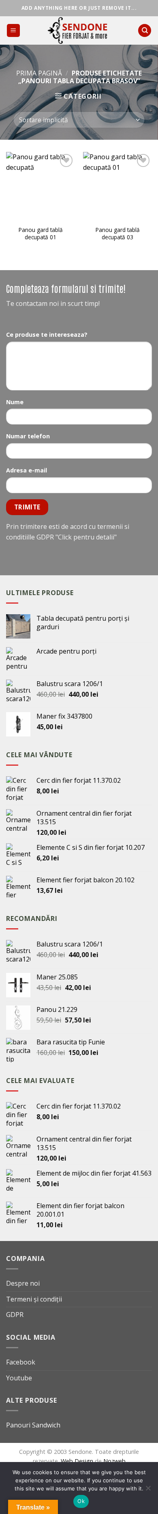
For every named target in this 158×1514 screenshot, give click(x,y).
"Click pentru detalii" (86, 537)
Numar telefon (28, 436)
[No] (148, 1490)
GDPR (14, 1314)
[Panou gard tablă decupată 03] (117, 186)
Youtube (19, 1377)
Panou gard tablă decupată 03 (118, 233)
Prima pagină (39, 73)
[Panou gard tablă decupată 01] (40, 186)
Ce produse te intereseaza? (47, 334)
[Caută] (144, 30)
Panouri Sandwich (33, 1425)
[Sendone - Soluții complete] (79, 30)
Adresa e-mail (26, 470)
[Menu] (13, 30)
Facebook (20, 1362)
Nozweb (114, 1461)
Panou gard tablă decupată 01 (41, 233)
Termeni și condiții (34, 1299)
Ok (81, 1501)
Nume (14, 402)
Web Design (78, 1461)
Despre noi (23, 1283)
